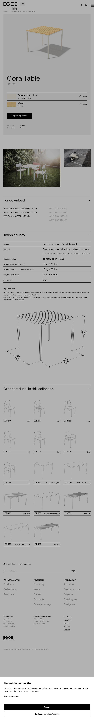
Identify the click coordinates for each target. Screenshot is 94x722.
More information (11, 696)
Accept (47, 707)
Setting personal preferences (47, 714)
